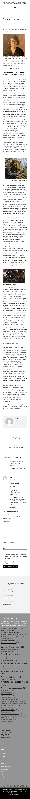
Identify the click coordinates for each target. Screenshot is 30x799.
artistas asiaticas (8, 636)
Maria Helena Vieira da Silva (15, 447)
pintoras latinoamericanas (19, 716)
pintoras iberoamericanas (11, 714)
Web (4, 548)
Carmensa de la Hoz (8, 598)
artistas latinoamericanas (12, 672)
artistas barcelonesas (22, 636)
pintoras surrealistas (7, 721)
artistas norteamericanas (13, 688)
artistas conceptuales (10, 643)
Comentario (6, 521)
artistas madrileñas (11, 677)
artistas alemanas (7, 630)
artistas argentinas (20, 634)
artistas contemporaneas (7, 645)
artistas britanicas (8, 638)
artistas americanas (10, 632)
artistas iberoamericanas (14, 665)
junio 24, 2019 (13, 465)
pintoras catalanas (20, 703)
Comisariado (4, 769)
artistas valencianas (8, 696)
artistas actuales (7, 628)
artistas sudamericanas (7, 690)
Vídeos (3, 771)
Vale (15, 796)
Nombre (5, 537)
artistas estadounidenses (9, 649)
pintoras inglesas (5, 716)
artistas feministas (11, 656)
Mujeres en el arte (8, 17)
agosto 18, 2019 (14, 479)
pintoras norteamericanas (9, 719)
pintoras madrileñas (7, 717)
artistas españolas (12, 647)
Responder (12, 472)
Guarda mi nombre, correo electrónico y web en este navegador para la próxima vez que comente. (16, 556)
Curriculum (4, 774)
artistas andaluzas (7, 634)
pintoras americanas (19, 701)
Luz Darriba (4, 736)
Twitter (3, 756)
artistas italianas (6, 669)
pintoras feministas (10, 710)
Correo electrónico (8, 542)
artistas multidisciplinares (14, 683)
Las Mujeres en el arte (10, 618)
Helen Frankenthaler (15, 439)
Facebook (3, 753)
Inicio (2, 763)
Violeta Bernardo (5, 737)
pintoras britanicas (7, 703)
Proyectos (3, 777)
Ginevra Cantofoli (8, 592)
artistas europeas (7, 651)
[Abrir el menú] (15, 8)
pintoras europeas (7, 707)
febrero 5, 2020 (14, 494)
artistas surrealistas (7, 692)
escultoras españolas (8, 697)
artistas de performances (21, 645)
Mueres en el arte (5, 766)
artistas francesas (9, 660)
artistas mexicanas (8, 679)
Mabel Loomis (7, 604)
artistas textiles (8, 694)
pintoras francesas (7, 712)
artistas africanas (18, 628)
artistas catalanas (9, 641)
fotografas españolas (9, 699)
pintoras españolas (11, 705)
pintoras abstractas (6, 701)
